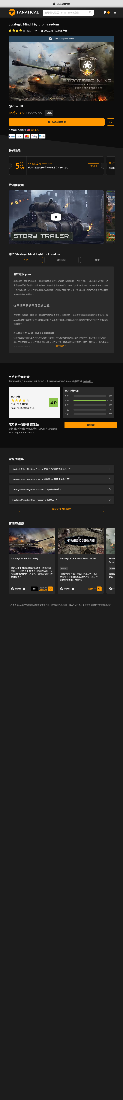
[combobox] (71, 13)
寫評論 (91, 425)
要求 (97, 260)
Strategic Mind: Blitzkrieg (24, 558)
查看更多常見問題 (61, 508)
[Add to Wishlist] (110, 122)
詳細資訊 (61, 260)
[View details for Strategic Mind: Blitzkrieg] (32, 541)
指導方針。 (88, 381)
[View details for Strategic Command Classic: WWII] (81, 541)
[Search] (90, 13)
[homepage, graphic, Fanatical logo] (24, 12)
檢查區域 (35, 130)
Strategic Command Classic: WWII (78, 558)
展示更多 (60, 345)
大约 (25, 260)
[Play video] (56, 217)
